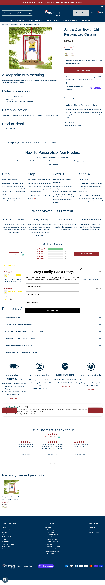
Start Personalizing (83, 70)
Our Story (48, 527)
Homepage (5, 24)
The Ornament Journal (51, 534)
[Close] (80, 269)
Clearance (85, 20)
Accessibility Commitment (52, 546)
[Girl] (6, 507)
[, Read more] (93, 13)
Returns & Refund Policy (9, 544)
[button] (61, 48)
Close (102, 2)
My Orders (5, 532)
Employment (48, 544)
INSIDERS (93, 523)
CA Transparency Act (51, 549)
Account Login (81, 13)
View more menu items (95, 20)
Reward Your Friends (94, 532)
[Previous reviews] (9, 410)
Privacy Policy (6, 546)
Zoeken (30, 13)
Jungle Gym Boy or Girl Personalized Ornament (10, 498)
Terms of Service (6, 549)
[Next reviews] (95, 410)
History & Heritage (52, 541)
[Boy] (3, 507)
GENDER (68, 50)
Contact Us (5, 527)
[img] (8, 272)
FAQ (3, 534)
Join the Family (52, 310)
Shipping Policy (6, 541)
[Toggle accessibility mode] (102, 6)
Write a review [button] (86, 254)
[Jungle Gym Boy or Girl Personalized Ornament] (11, 487)
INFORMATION (9, 523)
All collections (17, 20)
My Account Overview (8, 530)
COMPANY (50, 523)
